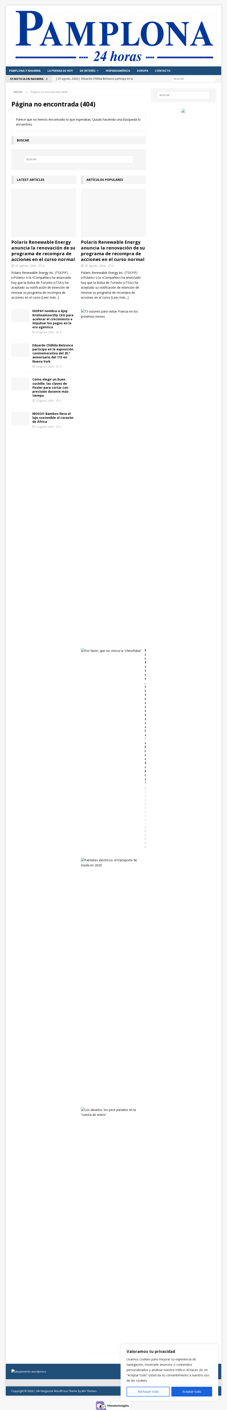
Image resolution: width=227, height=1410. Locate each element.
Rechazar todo (148, 1391)
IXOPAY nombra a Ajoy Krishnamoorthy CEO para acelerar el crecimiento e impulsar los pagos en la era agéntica (52, 319)
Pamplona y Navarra (25, 71)
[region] (169, 1372)
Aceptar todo (191, 1391)
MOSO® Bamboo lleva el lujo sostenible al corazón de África (52, 417)
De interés (87, 71)
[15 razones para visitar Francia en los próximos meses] (112, 314)
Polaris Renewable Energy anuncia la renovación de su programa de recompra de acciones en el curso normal (43, 250)
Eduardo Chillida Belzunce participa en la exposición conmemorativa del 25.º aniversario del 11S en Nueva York (52, 353)
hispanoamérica (118, 71)
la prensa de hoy (60, 71)
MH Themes (89, 1391)
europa (142, 71)
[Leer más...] (50, 297)
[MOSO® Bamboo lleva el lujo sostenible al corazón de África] (20, 418)
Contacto (162, 71)
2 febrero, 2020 (145, 815)
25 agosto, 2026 (25, 266)
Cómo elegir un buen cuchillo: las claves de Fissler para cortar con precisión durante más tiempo (50, 387)
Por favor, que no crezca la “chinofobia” (146, 716)
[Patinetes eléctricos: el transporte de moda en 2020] (112, 863)
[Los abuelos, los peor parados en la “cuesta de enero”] (112, 1112)
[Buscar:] (193, 78)
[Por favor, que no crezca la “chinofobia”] (111, 650)
